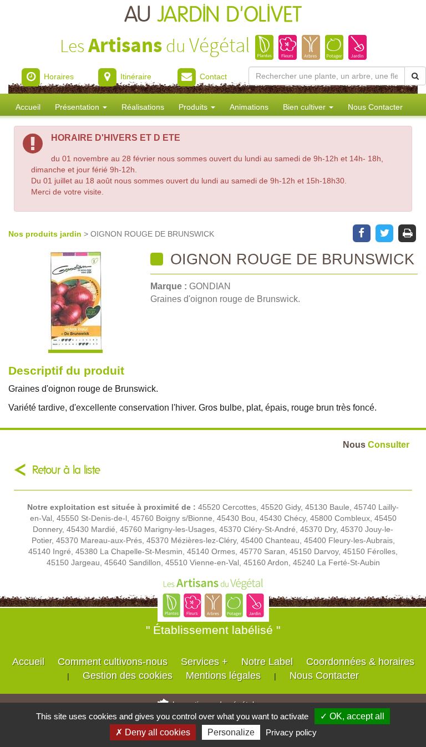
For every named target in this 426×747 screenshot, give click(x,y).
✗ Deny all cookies (152, 732)
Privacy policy (291, 732)
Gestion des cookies (128, 675)
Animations (249, 107)
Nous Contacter (375, 107)
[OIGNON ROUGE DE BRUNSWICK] (75, 302)
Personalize (231, 732)
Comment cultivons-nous (113, 661)
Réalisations (142, 107)
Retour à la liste (66, 470)
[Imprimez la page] (407, 232)
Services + (204, 661)
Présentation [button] (78, 107)
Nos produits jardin (46, 233)
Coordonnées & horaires (360, 661)
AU (213, 15)
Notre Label (267, 661)
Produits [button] (194, 107)
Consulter (376, 444)
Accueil (28, 107)
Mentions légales (223, 675)
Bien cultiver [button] (305, 107)
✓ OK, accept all (352, 716)
